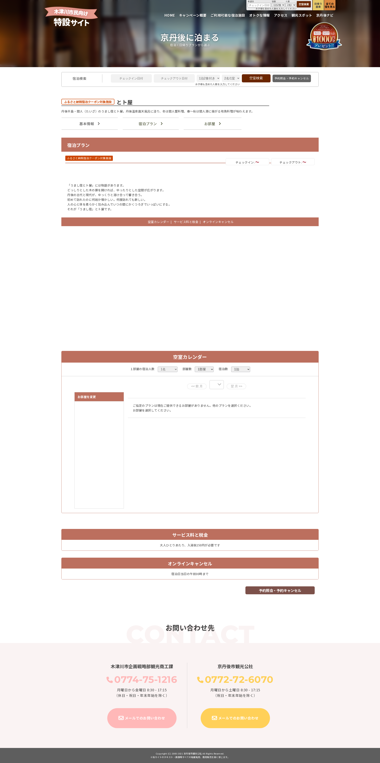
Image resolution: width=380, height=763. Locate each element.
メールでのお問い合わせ (145, 717)
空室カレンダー (158, 222)
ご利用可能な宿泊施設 (228, 15)
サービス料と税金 (186, 222)
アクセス (281, 15)
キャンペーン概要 (193, 15)
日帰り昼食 (318, 5)
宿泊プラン (148, 123)
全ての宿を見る (330, 5)
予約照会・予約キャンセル (292, 78)
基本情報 (86, 123)
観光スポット (302, 15)
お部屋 (209, 123)
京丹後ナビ (325, 15)
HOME (169, 15)
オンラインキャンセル (217, 222)
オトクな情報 (259, 15)
